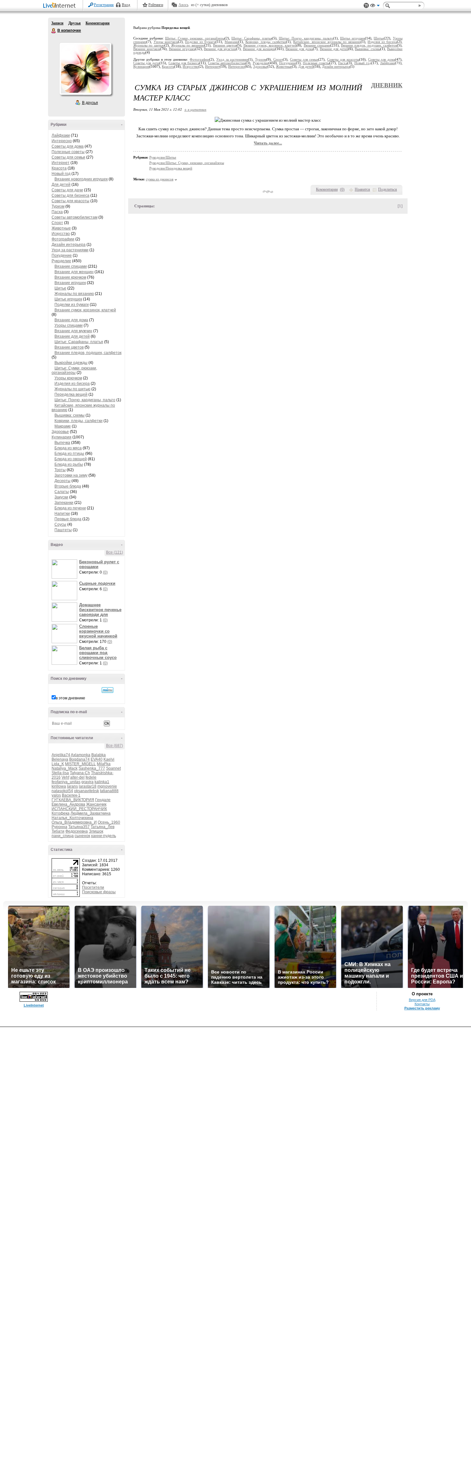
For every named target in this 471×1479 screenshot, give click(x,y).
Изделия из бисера (72, 383)
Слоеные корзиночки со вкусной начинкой (98, 631)
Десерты (62, 481)
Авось (183, 5)
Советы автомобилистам (74, 217)
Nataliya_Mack (65, 768)
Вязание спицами (70, 266)
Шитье (60, 288)
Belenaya (60, 759)
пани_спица (63, 836)
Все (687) (114, 745)
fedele (91, 777)
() (342, 189)
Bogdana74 (79, 759)
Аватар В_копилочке (85, 69)
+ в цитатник (195, 109)
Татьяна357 (79, 827)
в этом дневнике (70, 698)
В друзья (90, 102)
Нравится (362, 189)
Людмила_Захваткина (90, 813)
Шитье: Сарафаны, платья (78, 342)
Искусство (61, 233)
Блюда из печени (70, 508)
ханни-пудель (103, 836)
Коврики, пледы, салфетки (78, 421)
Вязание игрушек (70, 283)
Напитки (62, 513)
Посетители (93, 887)
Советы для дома (68, 146)
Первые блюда (67, 519)
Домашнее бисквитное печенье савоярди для (100, 609)
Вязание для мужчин (73, 331)
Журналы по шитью (72, 389)
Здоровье (60, 431)
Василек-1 (71, 795)
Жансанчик (96, 804)
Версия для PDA (422, 1000)
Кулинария (61, 437)
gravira (87, 782)
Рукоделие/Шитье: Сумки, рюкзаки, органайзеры (186, 163)
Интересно (62, 141)
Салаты (61, 491)
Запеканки (63, 502)
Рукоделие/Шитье (162, 157)
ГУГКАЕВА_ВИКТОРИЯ (73, 800)
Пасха (57, 212)
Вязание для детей (72, 336)
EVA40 (97, 759)
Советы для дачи (67, 190)
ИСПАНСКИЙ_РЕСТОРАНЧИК (79, 809)
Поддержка (366, 5)
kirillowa (59, 786)
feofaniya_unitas (66, 782)
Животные (61, 228)
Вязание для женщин (74, 272)
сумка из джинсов (159, 179)
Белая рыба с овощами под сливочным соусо (98, 652)
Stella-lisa (60, 773)
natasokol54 (62, 791)
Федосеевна (76, 831)
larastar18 (87, 786)
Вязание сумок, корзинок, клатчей (85, 310)
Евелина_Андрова (68, 804)
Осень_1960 (109, 822)
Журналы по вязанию (74, 293)
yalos (56, 795)
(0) (105, 572)
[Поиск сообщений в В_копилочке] (107, 690)
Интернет (61, 162)
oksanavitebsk (86, 791)
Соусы (60, 524)
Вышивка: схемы (69, 415)
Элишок (96, 831)
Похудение (62, 255)
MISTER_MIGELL (80, 764)
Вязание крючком (70, 277)
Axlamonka (80, 755)
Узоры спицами (68, 325)
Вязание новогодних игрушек (81, 179)
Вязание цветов (69, 347)
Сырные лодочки (97, 583)
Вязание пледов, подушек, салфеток (87, 352)
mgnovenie (107, 786)
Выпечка (62, 442)
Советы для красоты (70, 201)
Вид (375, 6)
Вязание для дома (71, 320)
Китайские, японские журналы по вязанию (326, 42)
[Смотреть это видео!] (65, 569)
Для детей (61, 184)
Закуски (61, 497)
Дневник (386, 85)
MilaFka (104, 764)
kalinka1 (102, 782)
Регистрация (104, 5)
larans (72, 786)
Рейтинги (155, 5)
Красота (59, 168)
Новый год (61, 173)
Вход (126, 5)
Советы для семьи (68, 157)
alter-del (77, 777)
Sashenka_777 (91, 768)
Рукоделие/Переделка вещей (170, 168)
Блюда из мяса (68, 448)
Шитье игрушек (68, 299)
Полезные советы (68, 152)
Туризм (58, 206)
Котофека (61, 813)
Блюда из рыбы (68, 464)
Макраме (62, 426)
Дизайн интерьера (69, 244)
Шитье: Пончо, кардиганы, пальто (84, 400)
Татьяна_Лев (102, 827)
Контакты (422, 1004)
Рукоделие (61, 261)
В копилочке (53, 30)
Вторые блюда (67, 486)
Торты (60, 470)
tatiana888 (109, 791)
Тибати (58, 831)
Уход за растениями (70, 250)
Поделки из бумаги (71, 304)
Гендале (103, 800)
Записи (57, 23)
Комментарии (98, 23)
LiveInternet (60, 6)
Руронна (59, 827)
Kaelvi (108, 759)
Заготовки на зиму (70, 475)
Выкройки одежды (70, 362)
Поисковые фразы (99, 892)
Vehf (65, 777)
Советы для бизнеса (70, 195)
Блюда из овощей (70, 459)
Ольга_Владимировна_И (74, 822)
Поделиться (387, 189)
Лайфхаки (61, 135)
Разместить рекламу (422, 1008)
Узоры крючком (68, 378)
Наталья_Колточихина (72, 818)
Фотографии (63, 239)
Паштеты (63, 530)
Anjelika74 (61, 755)
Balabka (98, 755)
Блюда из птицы (69, 453)
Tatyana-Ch (80, 773)
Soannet (113, 768)
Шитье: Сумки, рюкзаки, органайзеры (74, 370)
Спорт (57, 223)
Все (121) (114, 552)
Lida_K (58, 764)
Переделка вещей (70, 394)
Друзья (74, 23)
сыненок (82, 836)
